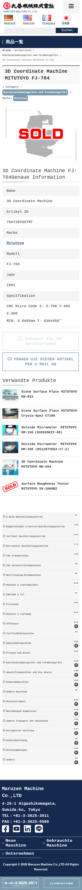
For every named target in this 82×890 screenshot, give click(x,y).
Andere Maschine (41, 691)
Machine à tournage (42, 613)
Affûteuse (42, 624)
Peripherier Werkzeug (42, 731)
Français (48, 23)
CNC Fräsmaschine (42, 555)
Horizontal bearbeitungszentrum (42, 545)
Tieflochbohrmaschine (41, 633)
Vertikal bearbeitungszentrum (42, 535)
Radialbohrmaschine (42, 643)
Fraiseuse (42, 603)
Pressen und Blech (42, 652)
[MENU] (71, 7)
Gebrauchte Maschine (59, 843)
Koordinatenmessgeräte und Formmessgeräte (35, 92)
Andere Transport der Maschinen (42, 721)
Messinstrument (42, 702)
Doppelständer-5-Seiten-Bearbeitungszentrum (42, 526)
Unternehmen (20, 853)
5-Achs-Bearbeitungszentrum (41, 516)
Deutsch (9, 23)
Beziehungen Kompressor (42, 711)
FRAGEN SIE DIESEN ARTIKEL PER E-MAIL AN (43, 361)
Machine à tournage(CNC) (42, 584)
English (28, 23)
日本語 (65, 23)
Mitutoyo (20, 98)
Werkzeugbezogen (42, 750)
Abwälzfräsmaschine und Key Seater (42, 673)
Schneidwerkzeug (41, 741)
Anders (41, 760)
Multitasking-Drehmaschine (41, 574)
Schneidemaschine (42, 682)
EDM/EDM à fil (41, 594)
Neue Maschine (16, 843)
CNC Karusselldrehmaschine (41, 565)
